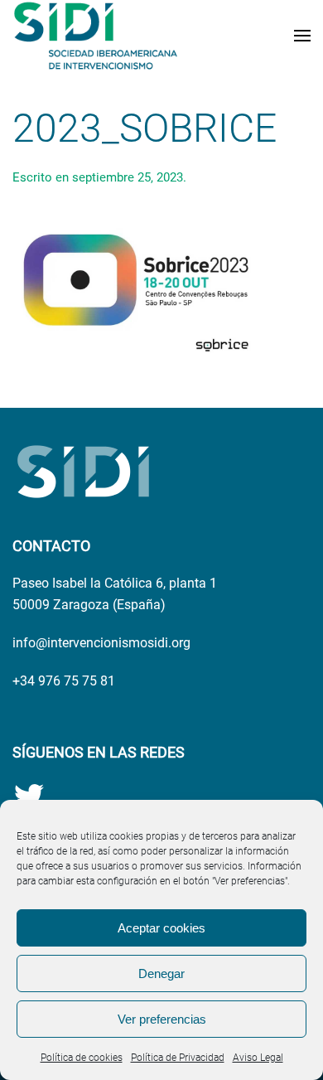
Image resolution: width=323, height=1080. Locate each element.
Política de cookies (82, 1057)
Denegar (161, 973)
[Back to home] (95, 35)
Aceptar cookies (161, 928)
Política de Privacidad (177, 1057)
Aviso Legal (258, 1057)
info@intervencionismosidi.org (101, 643)
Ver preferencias (162, 1019)
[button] (302, 35)
